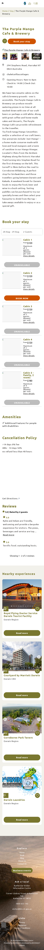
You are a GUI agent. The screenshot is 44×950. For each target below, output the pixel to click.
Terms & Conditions (22, 928)
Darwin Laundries (14, 799)
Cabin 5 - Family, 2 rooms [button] (28, 375)
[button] (4, 41)
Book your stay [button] (21, 41)
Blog (22, 858)
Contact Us (22, 863)
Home (5, 11)
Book (22, 855)
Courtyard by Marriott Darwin (22, 675)
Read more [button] (8, 534)
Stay (12, 11)
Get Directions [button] (10, 498)
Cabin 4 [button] (27, 339)
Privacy (22, 922)
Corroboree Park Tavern (18, 737)
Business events (22, 870)
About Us (22, 861)
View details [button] (29, 256)
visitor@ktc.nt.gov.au (22, 909)
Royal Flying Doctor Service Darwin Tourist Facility (21, 615)
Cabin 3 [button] (27, 306)
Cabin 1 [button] (27, 239)
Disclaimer (22, 925)
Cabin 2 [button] (27, 272)
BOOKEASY (17, 943)
